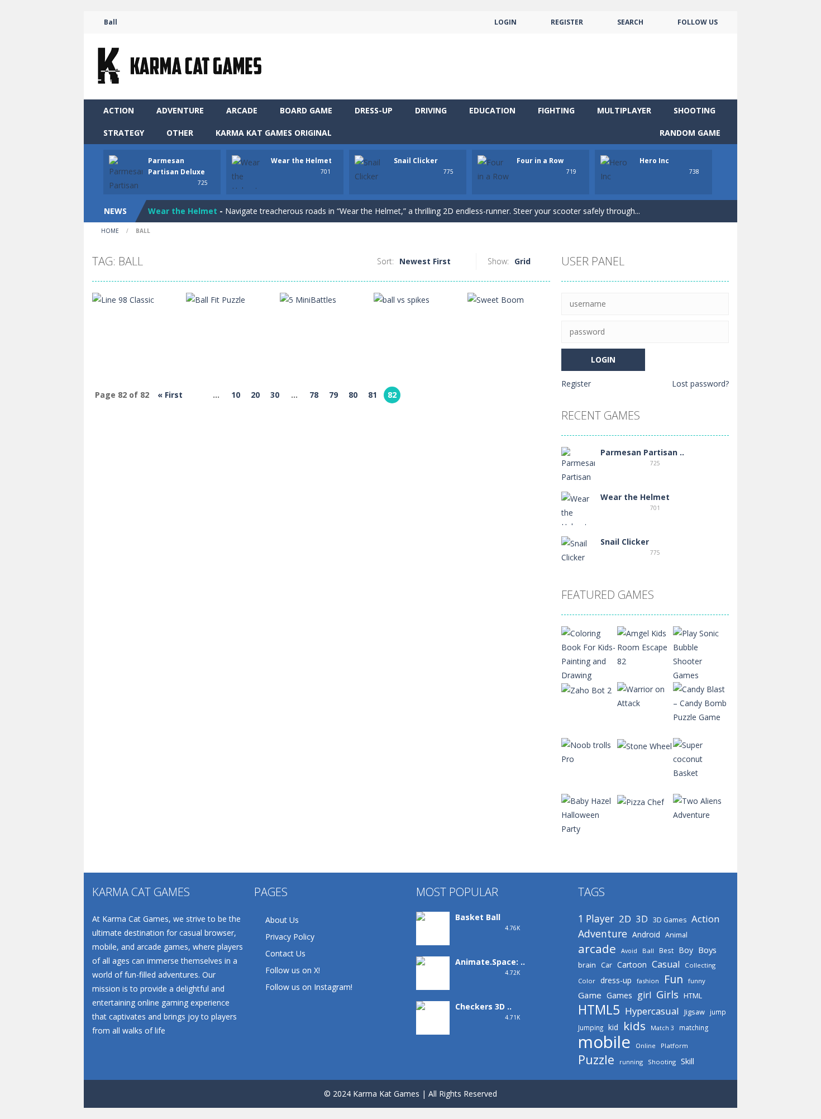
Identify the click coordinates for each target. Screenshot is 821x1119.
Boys (707, 949)
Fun (673, 979)
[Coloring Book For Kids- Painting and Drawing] (589, 653)
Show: (498, 261)
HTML (693, 996)
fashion (648, 981)
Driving (431, 110)
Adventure (180, 110)
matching (694, 1027)
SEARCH (630, 22)
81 (372, 394)
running (631, 1062)
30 (274, 394)
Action (118, 110)
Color (586, 981)
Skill (687, 1061)
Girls (667, 994)
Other (179, 132)
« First (170, 394)
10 (235, 394)
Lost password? (700, 383)
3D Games (669, 920)
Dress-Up (374, 110)
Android (646, 934)
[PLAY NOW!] (125, 179)
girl (644, 995)
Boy (686, 950)
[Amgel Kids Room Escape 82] (645, 646)
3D (642, 919)
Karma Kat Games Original (274, 132)
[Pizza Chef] (640, 801)
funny (696, 981)
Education (492, 110)
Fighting (556, 110)
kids (634, 1026)
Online (646, 1045)
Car (606, 965)
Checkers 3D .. (483, 1006)
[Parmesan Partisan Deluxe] (578, 471)
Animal (676, 935)
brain (587, 965)
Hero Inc (654, 160)
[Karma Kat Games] (181, 65)
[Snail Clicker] (578, 549)
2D (625, 918)
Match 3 (662, 1028)
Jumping (590, 1027)
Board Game (306, 110)
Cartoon (632, 964)
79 (333, 394)
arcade (597, 949)
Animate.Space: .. (490, 961)
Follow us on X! (292, 970)
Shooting (694, 110)
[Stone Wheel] (644, 745)
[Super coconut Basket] (701, 758)
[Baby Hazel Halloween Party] (589, 813)
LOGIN (505, 22)
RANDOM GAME (688, 132)
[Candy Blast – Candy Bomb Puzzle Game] (701, 702)
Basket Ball (477, 917)
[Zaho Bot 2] (586, 689)
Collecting (700, 965)
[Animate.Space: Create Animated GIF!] (433, 988)
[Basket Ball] (433, 929)
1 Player (596, 918)
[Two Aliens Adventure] (701, 807)
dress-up (616, 980)
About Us (282, 920)
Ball (648, 950)
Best (666, 950)
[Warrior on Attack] (645, 695)
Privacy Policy (289, 936)
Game (590, 995)
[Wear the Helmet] (578, 511)
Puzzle (596, 1059)
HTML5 (599, 1010)
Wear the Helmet (301, 160)
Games (619, 995)
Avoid (629, 950)
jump (718, 1011)
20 (255, 394)
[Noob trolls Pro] (589, 751)
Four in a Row (540, 160)
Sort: (385, 261)
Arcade (241, 110)
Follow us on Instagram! (308, 987)
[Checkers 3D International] (433, 1025)
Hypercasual (652, 1010)
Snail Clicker (416, 160)
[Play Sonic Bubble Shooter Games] (701, 653)
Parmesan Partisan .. (642, 452)
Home (110, 231)
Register (576, 383)
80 (353, 394)
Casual (666, 964)
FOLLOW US (697, 22)
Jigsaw (694, 1012)
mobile (604, 1042)
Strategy (123, 132)
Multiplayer (624, 110)
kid (613, 1027)
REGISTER (567, 22)
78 (313, 394)
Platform (674, 1045)
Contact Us (285, 953)
